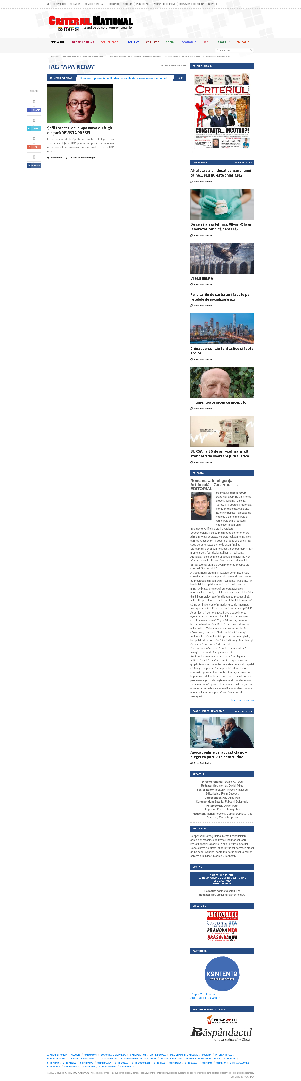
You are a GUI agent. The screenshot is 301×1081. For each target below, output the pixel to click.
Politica (133, 42)
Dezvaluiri (58, 42)
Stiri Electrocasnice (83, 1059)
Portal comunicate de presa (203, 1059)
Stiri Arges (69, 1063)
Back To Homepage (173, 65)
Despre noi (59, 4)
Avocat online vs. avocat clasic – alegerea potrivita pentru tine (218, 754)
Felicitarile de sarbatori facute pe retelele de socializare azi (219, 296)
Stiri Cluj (159, 1063)
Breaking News (83, 42)
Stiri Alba (229, 1059)
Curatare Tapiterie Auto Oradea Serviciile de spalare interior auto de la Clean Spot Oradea (136, 78)
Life (205, 42)
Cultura (206, 1055)
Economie (189, 42)
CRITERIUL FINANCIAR (205, 998)
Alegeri (75, 1055)
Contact (114, 4)
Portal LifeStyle (57, 1059)
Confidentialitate (95, 4)
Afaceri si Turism (57, 1055)
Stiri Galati (191, 1063)
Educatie (242, 42)
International (223, 1055)
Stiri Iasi (207, 1063)
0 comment (55, 157)
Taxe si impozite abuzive (184, 1055)
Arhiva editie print (164, 4)
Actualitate (109, 42)
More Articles (243, 162)
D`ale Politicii (138, 1055)
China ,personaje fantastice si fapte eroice (221, 350)
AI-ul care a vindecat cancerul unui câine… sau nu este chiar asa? (220, 172)
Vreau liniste (201, 278)
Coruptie (152, 42)
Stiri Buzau (121, 1063)
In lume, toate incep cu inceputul (219, 402)
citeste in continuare (242, 700)
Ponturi (127, 4)
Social (170, 42)
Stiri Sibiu (89, 1067)
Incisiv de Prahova (171, 1059)
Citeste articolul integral (80, 157)
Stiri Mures (53, 1067)
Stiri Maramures (239, 1063)
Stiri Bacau (86, 1063)
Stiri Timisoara (107, 1067)
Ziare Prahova (108, 1059)
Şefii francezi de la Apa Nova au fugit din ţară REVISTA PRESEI (79, 130)
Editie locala (158, 1055)
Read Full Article (201, 181)
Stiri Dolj (175, 1063)
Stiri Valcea (127, 1067)
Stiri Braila (104, 1063)
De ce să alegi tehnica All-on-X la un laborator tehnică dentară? (221, 226)
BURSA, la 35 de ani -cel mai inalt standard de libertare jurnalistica (219, 453)
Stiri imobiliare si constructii (138, 1059)
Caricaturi (90, 1055)
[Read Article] (84, 87)
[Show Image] (74, 87)
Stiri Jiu (221, 1063)
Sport (222, 42)
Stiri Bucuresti (141, 1063)
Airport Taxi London (203, 994)
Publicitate (142, 4)
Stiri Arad (53, 1063)
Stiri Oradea (71, 1067)
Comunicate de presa (191, 4)
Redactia (75, 4)
